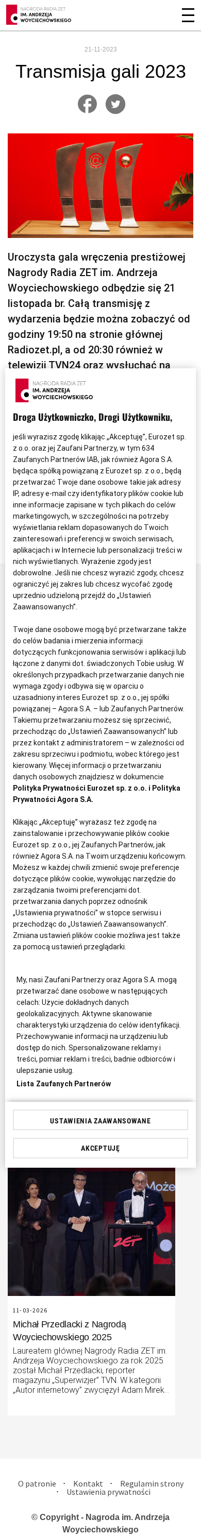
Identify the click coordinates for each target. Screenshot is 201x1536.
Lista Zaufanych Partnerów (63, 1084)
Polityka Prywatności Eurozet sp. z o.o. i (82, 788)
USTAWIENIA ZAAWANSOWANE (100, 1121)
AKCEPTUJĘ (100, 1148)
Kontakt (88, 1483)
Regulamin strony (151, 1483)
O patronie (37, 1483)
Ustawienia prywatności (108, 1492)
